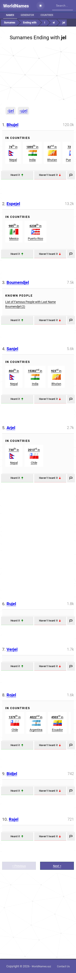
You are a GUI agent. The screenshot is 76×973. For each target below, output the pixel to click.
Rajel (13, 819)
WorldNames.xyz (41, 966)
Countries (47, 15)
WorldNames (16, 5)
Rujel (11, 603)
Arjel (11, 427)
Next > (57, 866)
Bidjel (12, 773)
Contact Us (63, 966)
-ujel (23, 110)
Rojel (11, 695)
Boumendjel (18, 282)
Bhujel (12, 124)
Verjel (12, 649)
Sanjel (12, 348)
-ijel (10, 110)
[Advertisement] (38, 73)
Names (10, 15)
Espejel (13, 203)
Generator (27, 15)
